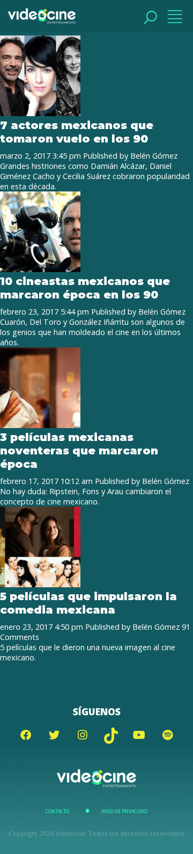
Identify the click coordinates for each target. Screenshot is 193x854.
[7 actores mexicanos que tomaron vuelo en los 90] (40, 113)
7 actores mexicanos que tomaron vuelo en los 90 (76, 131)
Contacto (57, 811)
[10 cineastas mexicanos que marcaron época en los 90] (40, 269)
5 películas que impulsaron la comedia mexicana (88, 602)
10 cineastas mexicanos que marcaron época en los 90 (85, 287)
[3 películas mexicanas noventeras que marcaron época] (40, 425)
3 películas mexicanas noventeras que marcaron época (79, 450)
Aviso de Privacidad (124, 811)
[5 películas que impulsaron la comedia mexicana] (40, 584)
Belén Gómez (153, 156)
